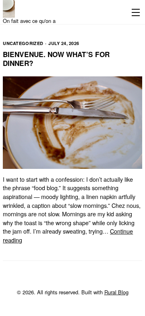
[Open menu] (134, 12)
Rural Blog (116, 292)
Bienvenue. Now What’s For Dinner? (56, 58)
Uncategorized (23, 43)
